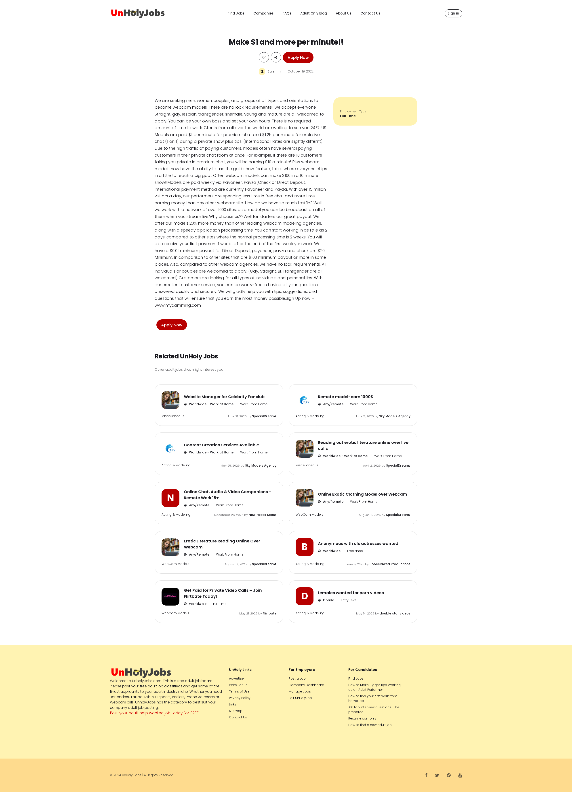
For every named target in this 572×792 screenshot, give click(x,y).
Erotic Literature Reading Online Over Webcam (222, 544)
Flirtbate (269, 613)
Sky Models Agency (394, 416)
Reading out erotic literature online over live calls (363, 445)
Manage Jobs (300, 691)
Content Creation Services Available (221, 445)
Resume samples (362, 718)
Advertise (236, 678)
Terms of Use (239, 691)
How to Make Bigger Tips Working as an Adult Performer (374, 687)
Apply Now (298, 57)
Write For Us (238, 685)
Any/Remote (332, 404)
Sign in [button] (453, 13)
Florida (328, 600)
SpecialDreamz (264, 416)
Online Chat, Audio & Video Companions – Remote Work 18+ (227, 494)
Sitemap (235, 711)
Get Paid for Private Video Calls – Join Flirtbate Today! (223, 593)
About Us (343, 13)
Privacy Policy (239, 698)
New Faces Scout (262, 515)
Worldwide (331, 551)
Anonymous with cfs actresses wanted (358, 543)
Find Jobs (236, 13)
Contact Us (370, 13)
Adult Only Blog (313, 13)
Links (232, 704)
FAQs (287, 13)
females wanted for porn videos (351, 593)
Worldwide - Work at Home (210, 404)
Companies (263, 13)
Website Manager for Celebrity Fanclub (224, 396)
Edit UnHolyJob (300, 698)
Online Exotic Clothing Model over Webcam (362, 494)
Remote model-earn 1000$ (345, 396)
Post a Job (297, 678)
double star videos (395, 613)
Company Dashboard (306, 685)
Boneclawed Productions (390, 564)
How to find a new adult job (370, 725)
